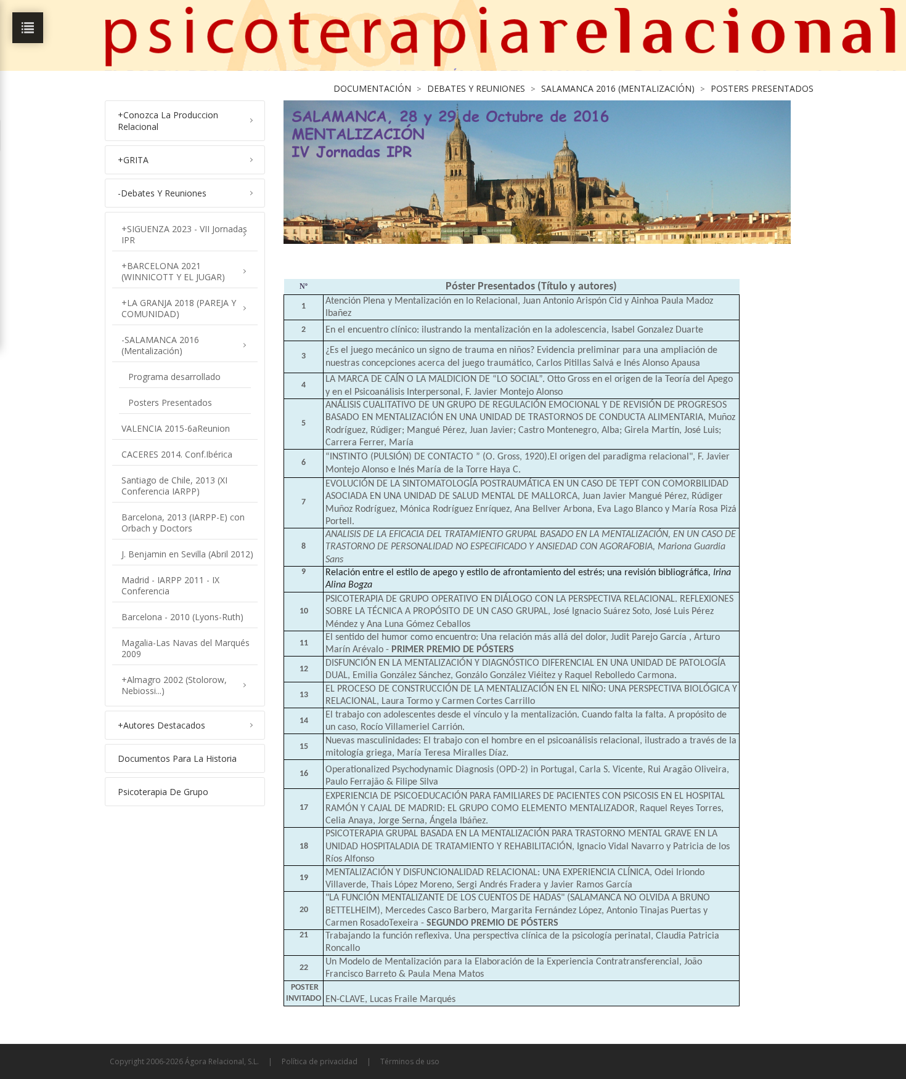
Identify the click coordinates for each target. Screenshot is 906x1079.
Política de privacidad (319, 1061)
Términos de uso (409, 1061)
